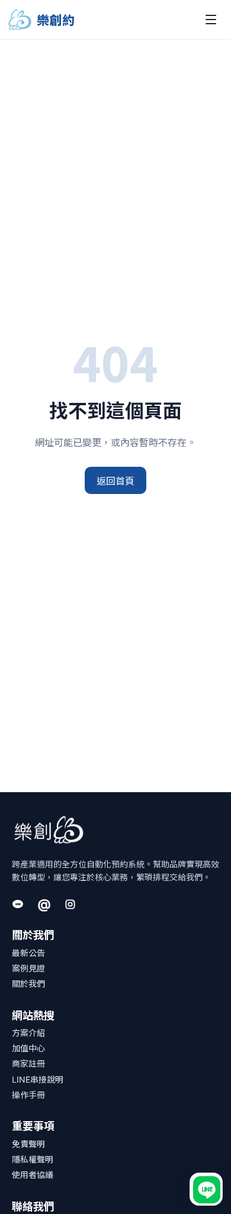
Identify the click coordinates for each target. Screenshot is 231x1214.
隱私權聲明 (32, 1159)
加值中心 (28, 1048)
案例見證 (28, 968)
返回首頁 (115, 480)
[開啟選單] (211, 19)
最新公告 (28, 953)
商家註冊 (28, 1063)
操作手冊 (28, 1095)
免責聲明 (28, 1144)
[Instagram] (70, 904)
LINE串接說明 (37, 1079)
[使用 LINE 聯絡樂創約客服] (206, 1189)
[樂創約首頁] (49, 830)
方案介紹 (28, 1033)
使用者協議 (32, 1175)
